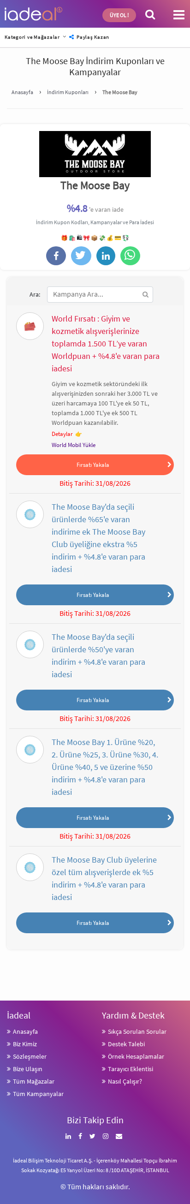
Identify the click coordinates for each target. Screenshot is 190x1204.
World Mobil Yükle (73, 445)
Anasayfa (25, 1031)
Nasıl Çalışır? (125, 1081)
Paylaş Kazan (92, 37)
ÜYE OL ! (119, 15)
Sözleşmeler (30, 1056)
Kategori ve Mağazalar (32, 37)
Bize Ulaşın (27, 1069)
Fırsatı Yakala (93, 464)
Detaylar (62, 434)
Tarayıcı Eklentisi (130, 1069)
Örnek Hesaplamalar (136, 1056)
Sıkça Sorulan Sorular (137, 1031)
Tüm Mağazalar (33, 1081)
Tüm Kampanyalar (38, 1094)
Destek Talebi (126, 1044)
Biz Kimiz (25, 1044)
